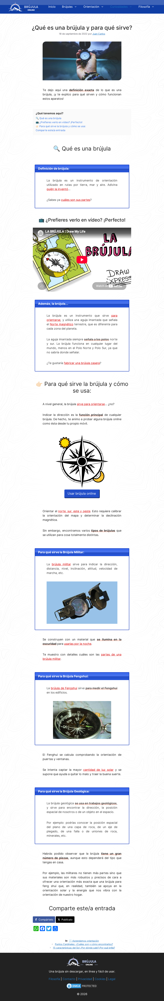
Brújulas (67, 6)
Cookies (100, 979)
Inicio (52, 6)
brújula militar (61, 564)
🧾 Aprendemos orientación (84, 940)
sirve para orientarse (91, 404)
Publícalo (67, 919)
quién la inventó (57, 189)
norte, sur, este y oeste (74, 511)
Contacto (69, 979)
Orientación (91, 6)
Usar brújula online (82, 494)
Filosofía (144, 6)
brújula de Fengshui (64, 688)
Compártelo (46, 919)
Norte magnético (61, 324)
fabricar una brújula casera (82, 363)
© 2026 (82, 994)
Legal (111, 979)
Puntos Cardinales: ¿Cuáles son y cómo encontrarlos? (84, 944)
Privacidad (85, 979)
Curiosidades (119, 6)
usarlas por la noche (77, 643)
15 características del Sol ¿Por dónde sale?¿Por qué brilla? (84, 947)
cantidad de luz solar (98, 769)
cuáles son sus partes (75, 200)
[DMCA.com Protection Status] (82, 988)
